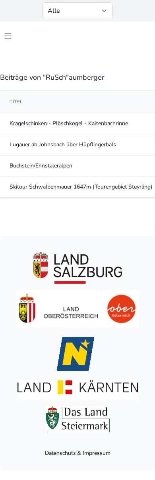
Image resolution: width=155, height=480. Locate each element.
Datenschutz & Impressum (77, 453)
